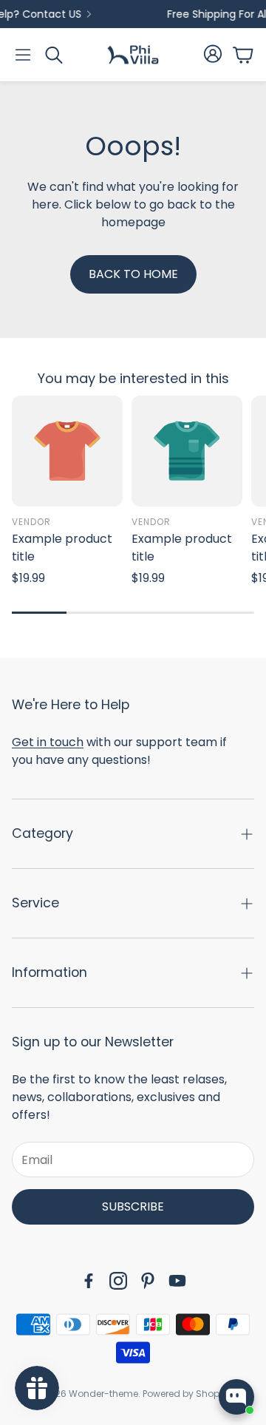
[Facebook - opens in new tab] (89, 1281)
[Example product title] (67, 451)
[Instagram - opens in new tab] (118, 1281)
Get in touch (47, 742)
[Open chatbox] (236, 1397)
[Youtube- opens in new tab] (177, 1281)
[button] (23, 54)
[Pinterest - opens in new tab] (148, 1281)
